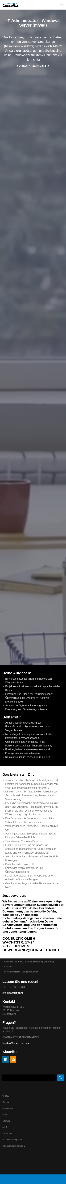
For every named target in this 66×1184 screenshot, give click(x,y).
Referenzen (7, 1108)
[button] (60, 1077)
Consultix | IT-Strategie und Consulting (10, 5)
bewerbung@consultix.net (31, 950)
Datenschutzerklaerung (12, 1146)
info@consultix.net (12, 993)
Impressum (7, 1133)
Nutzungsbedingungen (12, 1139)
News (4, 1114)
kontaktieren (27, 931)
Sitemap (6, 1121)
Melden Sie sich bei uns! (15, 1043)
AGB (4, 1127)
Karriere (5, 1102)
